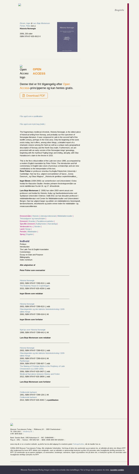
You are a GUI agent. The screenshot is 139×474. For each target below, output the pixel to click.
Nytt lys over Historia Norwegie (32, 330)
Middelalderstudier (65, 216)
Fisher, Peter (25, 26)
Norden (37, 226)
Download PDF (35, 95)
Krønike (32, 221)
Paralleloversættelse (45, 221)
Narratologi (52, 224)
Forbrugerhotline (78, 444)
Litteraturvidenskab (48, 216)
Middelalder (32, 232)
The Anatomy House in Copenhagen (34, 286)
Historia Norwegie (27, 280)
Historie (35, 216)
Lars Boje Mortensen (41, 23)
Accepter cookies (117, 469)
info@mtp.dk (27, 431)
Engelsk (29, 234)
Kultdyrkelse (41, 224)
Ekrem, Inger (25, 23)
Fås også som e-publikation (31, 116)
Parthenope (24, 361)
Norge (28, 229)
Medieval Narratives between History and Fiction (40, 374)
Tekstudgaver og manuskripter (33, 218)
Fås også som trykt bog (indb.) (32, 124)
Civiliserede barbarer (28, 392)
